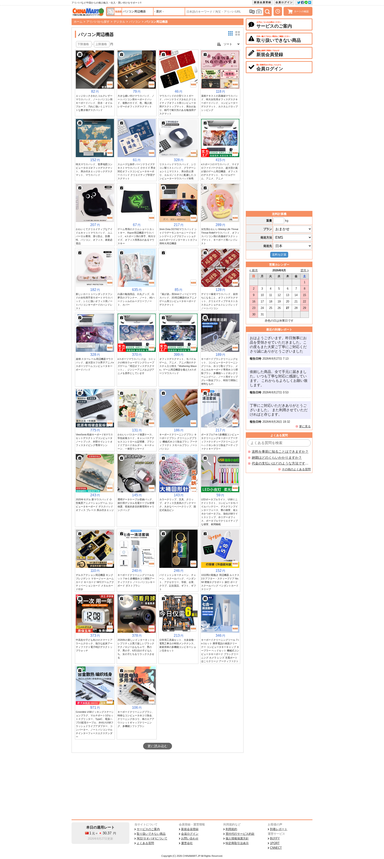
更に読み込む (158, 746)
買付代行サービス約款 (240, 833)
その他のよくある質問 (296, 469)
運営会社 (187, 843)
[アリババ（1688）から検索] (118, 11)
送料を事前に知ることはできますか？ (280, 451)
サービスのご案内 (148, 829)
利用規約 (231, 829)
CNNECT (276, 847)
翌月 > (304, 270)
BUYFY (275, 838)
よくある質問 (145, 843)
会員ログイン (284, 2)
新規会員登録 (262, 2)
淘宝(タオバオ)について (152, 838)
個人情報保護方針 (237, 838)
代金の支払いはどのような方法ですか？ (280, 463)
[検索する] (267, 11)
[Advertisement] (158, 786)
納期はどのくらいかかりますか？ (277, 457)
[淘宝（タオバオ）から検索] (110, 11)
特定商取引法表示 (237, 843)
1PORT (275, 843)
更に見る (305, 426)
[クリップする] (79, 54)
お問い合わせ (189, 838)
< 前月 (253, 270)
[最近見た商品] (278, 11)
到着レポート (278, 829)
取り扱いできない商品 (151, 833)
